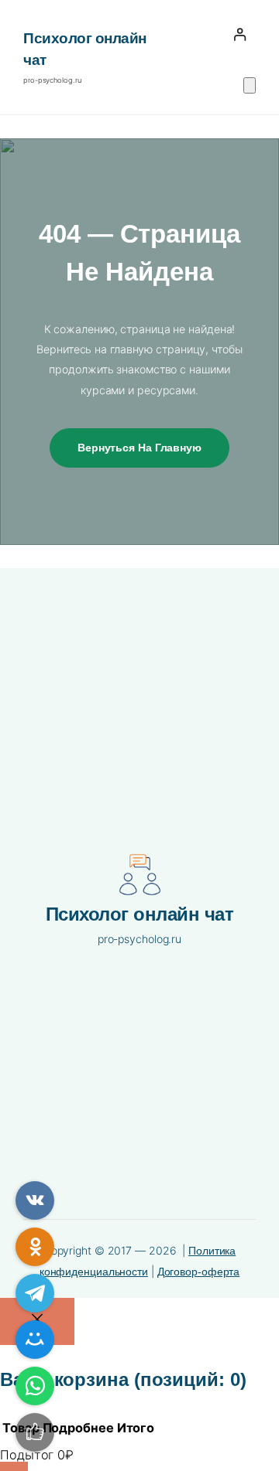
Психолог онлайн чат (140, 914)
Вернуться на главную (140, 447)
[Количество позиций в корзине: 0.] (249, 85)
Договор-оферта (198, 1271)
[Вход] (240, 34)
